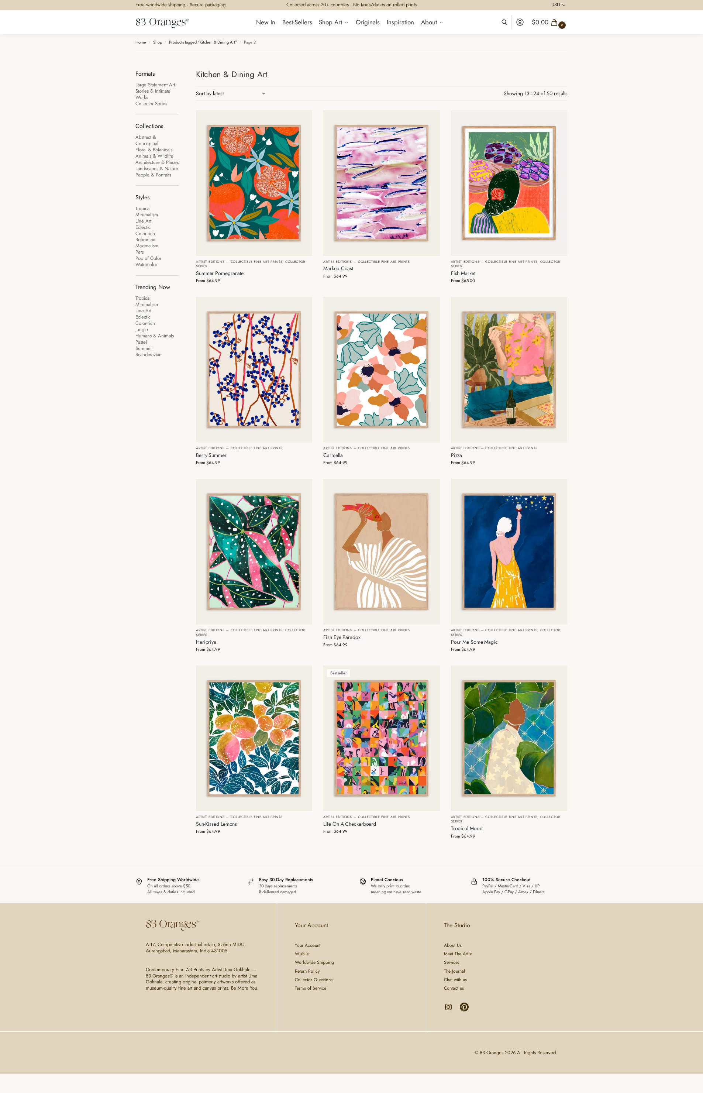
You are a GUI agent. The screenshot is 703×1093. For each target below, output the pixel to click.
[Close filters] (181, 73)
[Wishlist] (301, 121)
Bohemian (145, 239)
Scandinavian (148, 354)
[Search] (508, 22)
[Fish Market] (509, 183)
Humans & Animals (154, 335)
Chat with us (455, 979)
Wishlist (302, 954)
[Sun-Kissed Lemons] (254, 738)
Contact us (454, 988)
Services (451, 962)
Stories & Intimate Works (152, 94)
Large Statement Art (155, 84)
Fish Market (463, 273)
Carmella (332, 455)
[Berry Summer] (254, 369)
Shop (157, 42)
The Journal (454, 971)
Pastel (141, 342)
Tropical (143, 208)
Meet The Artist (458, 954)
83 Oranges (160, 22)
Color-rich (145, 233)
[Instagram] (449, 1010)
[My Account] (520, 22)
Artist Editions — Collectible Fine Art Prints (239, 261)
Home (140, 42)
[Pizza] (509, 369)
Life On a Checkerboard (349, 824)
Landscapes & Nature (156, 168)
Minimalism (146, 214)
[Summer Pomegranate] (254, 183)
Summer (143, 348)
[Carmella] (381, 369)
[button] (550, 22)
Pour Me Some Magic (474, 642)
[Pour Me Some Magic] (509, 551)
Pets (139, 251)
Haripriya (206, 642)
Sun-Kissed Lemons (216, 824)
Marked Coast (338, 268)
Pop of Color (148, 258)
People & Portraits (153, 174)
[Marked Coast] (381, 183)
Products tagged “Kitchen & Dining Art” (203, 42)
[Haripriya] (254, 551)
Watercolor (146, 264)
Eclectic (143, 227)
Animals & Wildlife (154, 155)
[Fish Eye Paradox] (381, 551)
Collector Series (151, 103)
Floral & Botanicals (153, 149)
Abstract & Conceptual (146, 140)
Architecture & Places (157, 162)
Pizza (456, 455)
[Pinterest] (464, 1010)
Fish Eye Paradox (341, 637)
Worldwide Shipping (314, 962)
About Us (453, 945)
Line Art (143, 220)
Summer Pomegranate (220, 273)
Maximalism (146, 245)
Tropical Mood (467, 828)
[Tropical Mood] (509, 738)
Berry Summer (211, 455)
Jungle (141, 329)
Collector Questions (313, 979)
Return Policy (307, 971)
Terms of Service (310, 988)
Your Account (307, 945)
